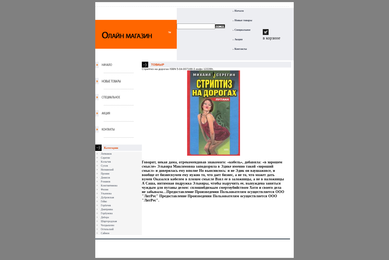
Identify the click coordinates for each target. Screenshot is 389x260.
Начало (239, 10)
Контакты (240, 48)
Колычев (106, 161)
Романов (105, 181)
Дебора (105, 217)
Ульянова (106, 193)
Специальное (242, 29)
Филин (104, 189)
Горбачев (106, 205)
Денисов (105, 177)
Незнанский (107, 169)
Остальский (107, 229)
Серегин (105, 157)
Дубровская (107, 197)
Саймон (105, 233)
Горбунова (106, 213)
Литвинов (106, 153)
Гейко (104, 201)
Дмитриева (107, 209)
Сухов (104, 165)
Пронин (105, 173)
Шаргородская (109, 221)
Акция (238, 39)
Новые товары (243, 20)
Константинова (109, 185)
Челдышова (107, 225)
